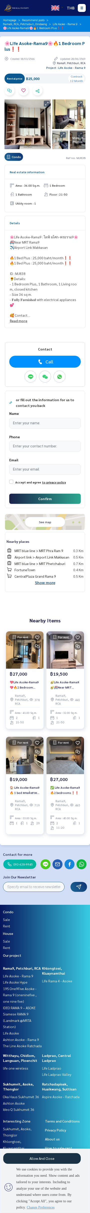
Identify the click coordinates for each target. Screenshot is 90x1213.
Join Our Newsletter (19, 877)
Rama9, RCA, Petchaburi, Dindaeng (25, 24)
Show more (45, 582)
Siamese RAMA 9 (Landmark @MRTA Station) (17, 1020)
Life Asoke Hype (15, 982)
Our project (12, 955)
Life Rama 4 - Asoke (57, 981)
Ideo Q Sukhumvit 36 (18, 1109)
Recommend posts (33, 20)
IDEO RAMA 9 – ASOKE (19, 1007)
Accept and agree (28, 482)
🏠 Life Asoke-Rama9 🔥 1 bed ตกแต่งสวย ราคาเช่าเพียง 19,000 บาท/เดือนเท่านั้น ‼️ (25, 790)
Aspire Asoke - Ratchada (61, 1096)
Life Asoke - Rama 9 (65, 24)
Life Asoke (11, 1033)
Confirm (45, 498)
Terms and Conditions (62, 1121)
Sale (6, 919)
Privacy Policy (55, 1130)
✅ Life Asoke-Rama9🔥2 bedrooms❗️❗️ (65, 789)
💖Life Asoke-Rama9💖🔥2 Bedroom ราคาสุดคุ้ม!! (24, 685)
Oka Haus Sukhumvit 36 (21, 1096)
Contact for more (17, 854)
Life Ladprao (51, 1068)
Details (15, 223)
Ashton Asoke (14, 1103)
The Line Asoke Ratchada (22, 1045)
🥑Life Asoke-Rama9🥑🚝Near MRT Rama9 (64, 685)
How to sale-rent (58, 1148)
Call (49, 361)
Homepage (9, 20)
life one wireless (15, 1068)
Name (14, 413)
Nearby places (17, 541)
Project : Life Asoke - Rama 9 (66, 68)
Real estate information (27, 172)
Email (13, 460)
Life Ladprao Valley (56, 1074)
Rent (6, 926)
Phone (14, 436)
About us (52, 1139)
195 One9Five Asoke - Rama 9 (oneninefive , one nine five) (19, 994)
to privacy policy (54, 482)
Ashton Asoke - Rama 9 (21, 1039)
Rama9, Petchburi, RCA (22, 968)
